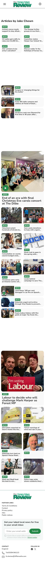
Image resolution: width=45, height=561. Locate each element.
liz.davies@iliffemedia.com (16, 556)
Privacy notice (32, 537)
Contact (5, 508)
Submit (35, 531)
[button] (4, 4)
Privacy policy (7, 510)
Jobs (3, 513)
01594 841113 (13, 553)
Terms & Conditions (9, 506)
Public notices (7, 515)
